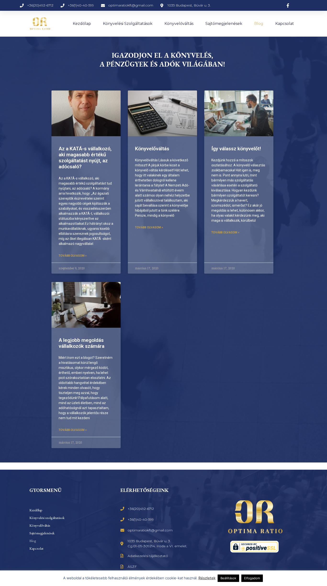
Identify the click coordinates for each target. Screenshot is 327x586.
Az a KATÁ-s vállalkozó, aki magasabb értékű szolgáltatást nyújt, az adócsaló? (85, 158)
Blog (258, 23)
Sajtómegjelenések (223, 23)
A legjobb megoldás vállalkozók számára (81, 343)
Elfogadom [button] (252, 578)
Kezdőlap (82, 23)
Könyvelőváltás (178, 23)
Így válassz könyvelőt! (236, 149)
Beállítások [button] (228, 578)
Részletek (206, 578)
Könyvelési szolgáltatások (127, 23)
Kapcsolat (284, 23)
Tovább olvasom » (73, 255)
